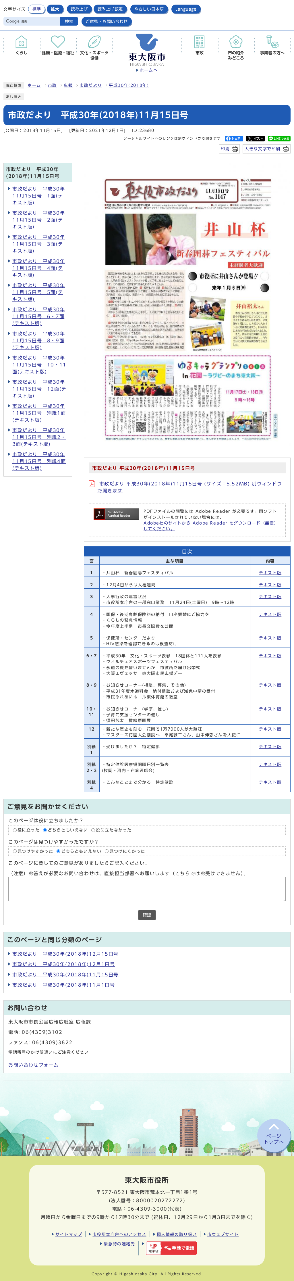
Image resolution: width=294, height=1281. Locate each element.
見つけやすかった (35, 851)
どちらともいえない (68, 830)
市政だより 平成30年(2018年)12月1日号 (63, 964)
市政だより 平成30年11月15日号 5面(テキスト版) (38, 292)
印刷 (225, 149)
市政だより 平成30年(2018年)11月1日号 (63, 985)
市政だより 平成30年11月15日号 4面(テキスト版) (38, 268)
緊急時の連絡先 (119, 1244)
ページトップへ (274, 1139)
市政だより (91, 85)
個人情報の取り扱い (177, 1234)
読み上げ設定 (110, 9)
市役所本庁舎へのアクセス (119, 1234)
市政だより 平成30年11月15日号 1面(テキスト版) (38, 196)
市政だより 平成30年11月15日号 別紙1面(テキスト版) (39, 413)
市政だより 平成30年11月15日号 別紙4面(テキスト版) (39, 461)
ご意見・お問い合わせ (107, 21)
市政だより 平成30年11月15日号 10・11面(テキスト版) (39, 365)
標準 (36, 9)
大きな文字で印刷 (263, 149)
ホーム (34, 85)
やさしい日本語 (149, 9)
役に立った (29, 830)
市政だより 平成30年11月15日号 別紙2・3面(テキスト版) (39, 437)
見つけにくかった (127, 851)
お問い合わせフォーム (33, 1065)
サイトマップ (68, 1234)
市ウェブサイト (223, 1234)
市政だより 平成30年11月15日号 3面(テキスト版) (38, 244)
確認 (147, 915)
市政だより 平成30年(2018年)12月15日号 (65, 954)
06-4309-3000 (147, 1209)
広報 (68, 85)
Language (186, 9)
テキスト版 (270, 573)
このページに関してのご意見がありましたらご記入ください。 (79, 863)
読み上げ (79, 9)
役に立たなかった (114, 830)
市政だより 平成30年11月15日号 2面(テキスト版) (38, 220)
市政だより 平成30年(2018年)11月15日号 (65, 974)
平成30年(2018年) (129, 85)
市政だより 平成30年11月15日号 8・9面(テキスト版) (38, 340)
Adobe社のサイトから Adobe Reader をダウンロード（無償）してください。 (211, 526)
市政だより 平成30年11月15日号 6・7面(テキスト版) (38, 316)
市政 (52, 85)
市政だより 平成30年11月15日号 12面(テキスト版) (39, 389)
